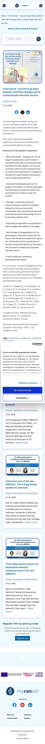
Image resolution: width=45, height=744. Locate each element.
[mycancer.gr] (22, 691)
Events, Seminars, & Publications (22, 410)
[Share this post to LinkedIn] (28, 112)
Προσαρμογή (21, 398)
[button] (22, 28)
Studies (27, 718)
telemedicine (8, 341)
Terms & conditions (22, 738)
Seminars (27, 715)
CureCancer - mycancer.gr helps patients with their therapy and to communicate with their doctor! (21, 92)
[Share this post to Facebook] (16, 112)
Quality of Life (10, 101)
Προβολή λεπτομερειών (28, 383)
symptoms (36, 338)
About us (10, 715)
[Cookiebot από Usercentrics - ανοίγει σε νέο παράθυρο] (32, 344)
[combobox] (19, 39)
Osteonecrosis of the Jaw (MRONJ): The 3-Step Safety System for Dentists (21, 484)
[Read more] (22, 442)
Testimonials (12, 718)
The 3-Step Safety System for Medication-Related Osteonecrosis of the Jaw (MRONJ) (22, 568)
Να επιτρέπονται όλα (22, 390)
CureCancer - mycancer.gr (19, 338)
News (3, 15)
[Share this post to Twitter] (22, 112)
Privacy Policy (22, 735)
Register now (22, 638)
